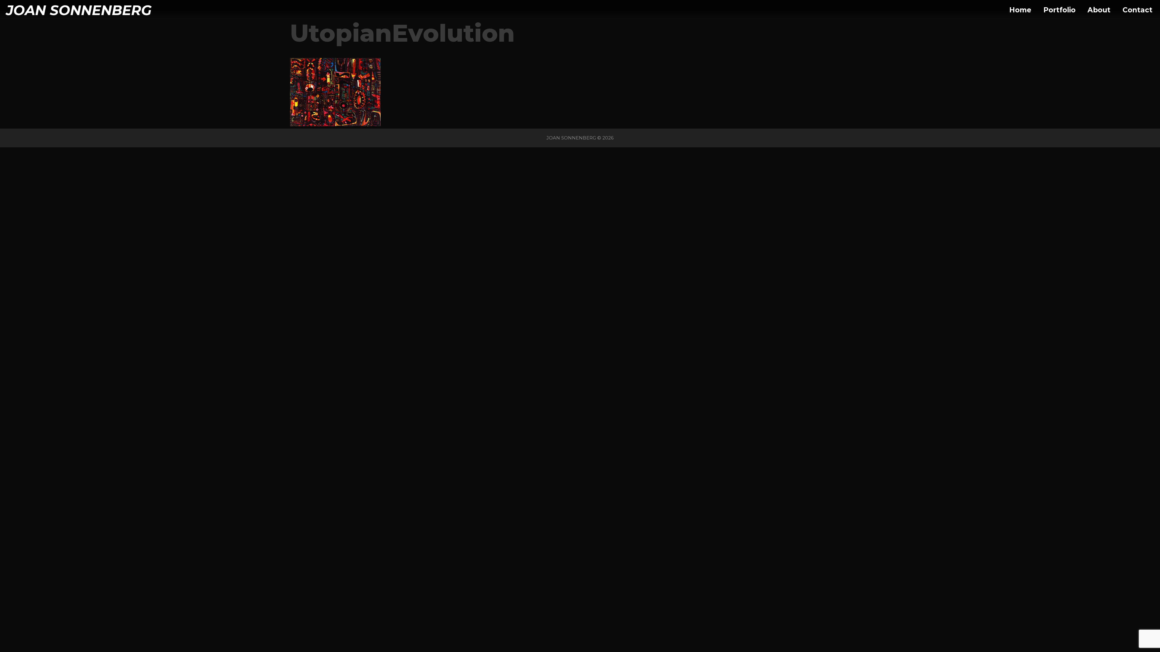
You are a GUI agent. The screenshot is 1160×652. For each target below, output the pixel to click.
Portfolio (1059, 10)
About (1099, 10)
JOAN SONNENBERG (79, 10)
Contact (1137, 10)
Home (1020, 10)
